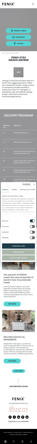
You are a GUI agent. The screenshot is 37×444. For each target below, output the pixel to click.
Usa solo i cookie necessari (18, 258)
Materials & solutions (10, 53)
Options (20, 43)
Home (3, 53)
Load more (18, 371)
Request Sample (20, 31)
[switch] (32, 226)
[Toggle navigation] (33, 4)
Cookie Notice (17, 432)
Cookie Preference (27, 432)
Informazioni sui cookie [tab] (27, 189)
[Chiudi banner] (34, 184)
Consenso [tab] (5, 189)
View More (12, 304)
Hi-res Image (20, 37)
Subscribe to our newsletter (18, 421)
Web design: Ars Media (21, 434)
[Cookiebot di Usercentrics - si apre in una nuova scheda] (22, 184)
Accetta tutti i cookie (18, 246)
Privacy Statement (8, 432)
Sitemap (12, 434)
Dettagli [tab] (14, 189)
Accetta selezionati (18, 252)
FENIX (17, 53)
